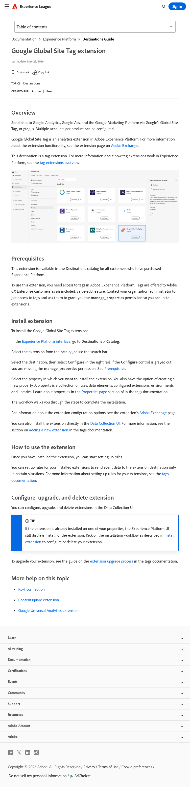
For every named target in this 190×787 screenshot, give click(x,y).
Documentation (24, 39)
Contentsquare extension (38, 599)
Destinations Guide (98, 39)
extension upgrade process (111, 561)
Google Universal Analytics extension (48, 610)
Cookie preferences (136, 766)
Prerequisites (114, 368)
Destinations (31, 83)
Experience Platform (59, 39)
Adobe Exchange (124, 145)
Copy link (43, 72)
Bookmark (23, 72)
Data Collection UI (105, 423)
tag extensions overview (59, 162)
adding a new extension (48, 429)
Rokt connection (31, 589)
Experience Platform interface (46, 341)
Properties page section (101, 391)
